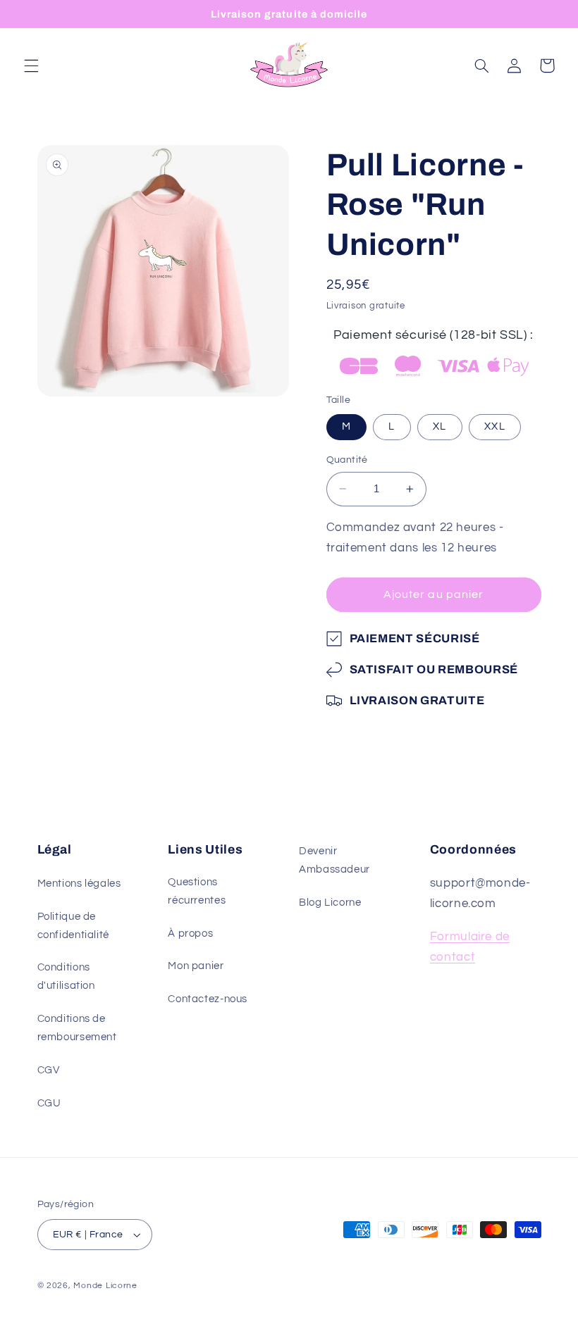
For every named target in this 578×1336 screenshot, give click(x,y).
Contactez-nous (207, 999)
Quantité (347, 460)
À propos (190, 933)
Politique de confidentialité (73, 925)
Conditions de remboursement (77, 1027)
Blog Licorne (330, 902)
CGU (49, 1103)
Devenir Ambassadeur (334, 860)
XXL (494, 426)
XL (439, 426)
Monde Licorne (105, 1286)
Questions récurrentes (197, 891)
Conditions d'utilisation (66, 976)
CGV (48, 1070)
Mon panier (195, 966)
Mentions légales (79, 883)
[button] (31, 65)
